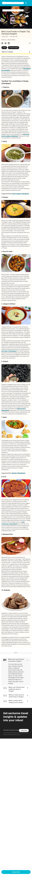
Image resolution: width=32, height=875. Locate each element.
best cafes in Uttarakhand (9, 351)
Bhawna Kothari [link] (11, 39)
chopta (4, 47)
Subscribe (24, 730)
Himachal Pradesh (13, 47)
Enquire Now (16, 872)
